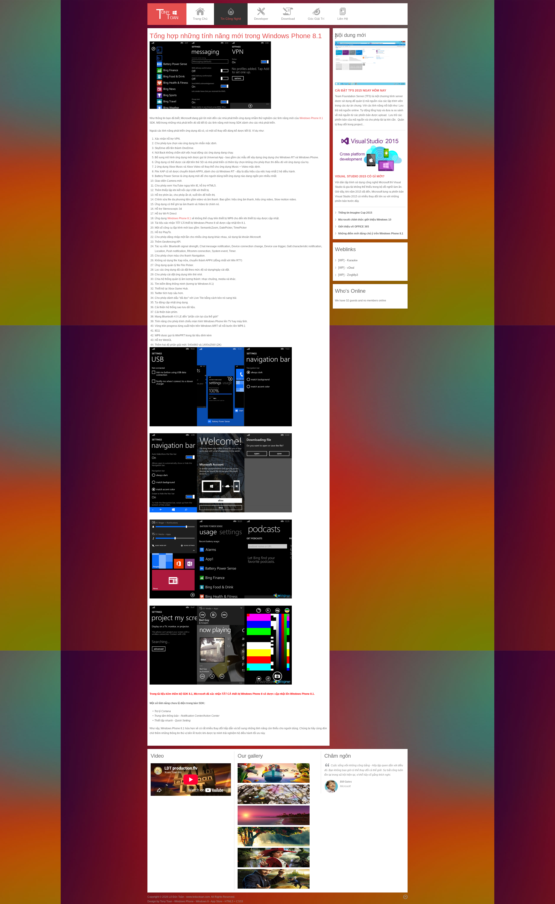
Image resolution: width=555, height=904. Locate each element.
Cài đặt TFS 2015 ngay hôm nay (360, 90)
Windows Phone (184, 901)
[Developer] (261, 5)
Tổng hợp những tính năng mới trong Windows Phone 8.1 (236, 36)
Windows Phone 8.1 (311, 118)
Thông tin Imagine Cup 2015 (355, 212)
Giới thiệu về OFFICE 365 (353, 226)
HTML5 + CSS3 (234, 901)
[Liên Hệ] (342, 5)
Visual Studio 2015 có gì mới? (360, 176)
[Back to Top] (405, 897)
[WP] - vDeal (346, 267)
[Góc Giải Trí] (316, 5)
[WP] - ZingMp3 (348, 274)
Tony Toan (166, 901)
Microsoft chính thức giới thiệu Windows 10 (364, 219)
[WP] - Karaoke (347, 260)
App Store (216, 901)
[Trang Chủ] (200, 5)
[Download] (288, 5)
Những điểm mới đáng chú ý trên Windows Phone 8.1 (370, 233)
